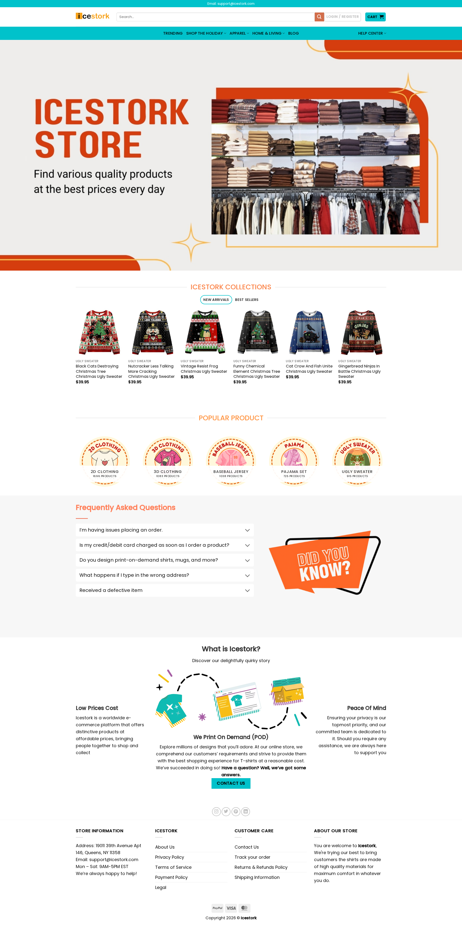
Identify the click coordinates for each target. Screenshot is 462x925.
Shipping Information (257, 877)
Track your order (252, 857)
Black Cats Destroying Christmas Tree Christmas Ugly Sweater (99, 371)
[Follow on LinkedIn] (245, 811)
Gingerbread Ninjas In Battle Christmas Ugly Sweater (359, 371)
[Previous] (75, 463)
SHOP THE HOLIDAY (204, 33)
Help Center (370, 33)
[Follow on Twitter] (226, 811)
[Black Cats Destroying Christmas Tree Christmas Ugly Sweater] (100, 332)
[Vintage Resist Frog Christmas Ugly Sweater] (205, 332)
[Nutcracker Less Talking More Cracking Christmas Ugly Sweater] (152, 332)
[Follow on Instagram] (216, 811)
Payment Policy (171, 877)
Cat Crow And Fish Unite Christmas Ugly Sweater (309, 369)
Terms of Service (173, 867)
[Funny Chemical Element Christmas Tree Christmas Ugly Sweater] (257, 332)
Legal (160, 887)
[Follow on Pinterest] (235, 811)
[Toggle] (247, 531)
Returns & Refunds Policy (261, 867)
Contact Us (247, 847)
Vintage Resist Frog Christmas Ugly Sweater (204, 369)
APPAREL (238, 33)
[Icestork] (92, 17)
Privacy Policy (169, 857)
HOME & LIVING (267, 33)
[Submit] (319, 17)
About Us (165, 847)
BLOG (293, 33)
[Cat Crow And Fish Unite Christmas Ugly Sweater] (310, 332)
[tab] (216, 299)
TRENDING (173, 33)
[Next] (386, 463)
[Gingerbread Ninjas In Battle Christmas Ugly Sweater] (362, 332)
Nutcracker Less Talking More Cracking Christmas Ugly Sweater (151, 371)
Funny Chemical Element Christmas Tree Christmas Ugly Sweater (256, 371)
